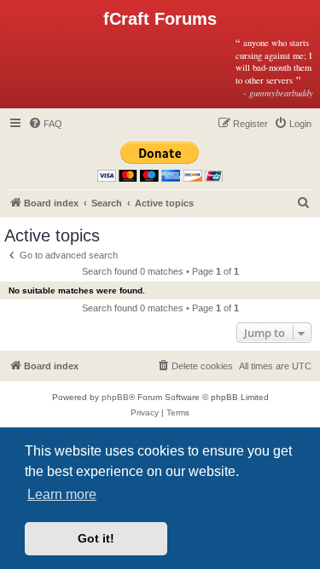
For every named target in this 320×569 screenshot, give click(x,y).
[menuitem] (45, 123)
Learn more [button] (61, 494)
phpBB (115, 397)
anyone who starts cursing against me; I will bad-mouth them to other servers (274, 67)
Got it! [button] (96, 538)
